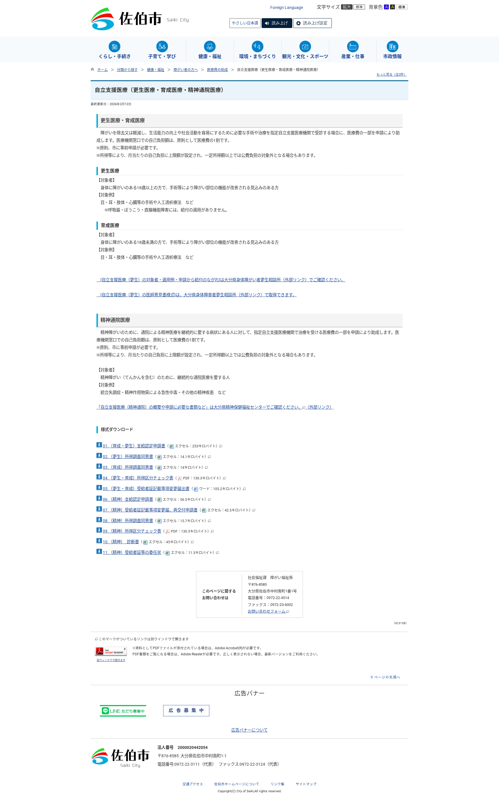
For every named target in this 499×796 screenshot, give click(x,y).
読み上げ (280, 23)
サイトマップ (306, 784)
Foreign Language (286, 7)
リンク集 (277, 784)
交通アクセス (193, 784)
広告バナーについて (249, 730)
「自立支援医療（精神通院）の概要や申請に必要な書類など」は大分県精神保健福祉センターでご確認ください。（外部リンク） (215, 407)
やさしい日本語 (245, 23)
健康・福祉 (155, 70)
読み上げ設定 (315, 23)
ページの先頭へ (387, 677)
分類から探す (127, 70)
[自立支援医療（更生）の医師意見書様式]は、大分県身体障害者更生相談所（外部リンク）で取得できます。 (196, 295)
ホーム (102, 70)
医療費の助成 (217, 70)
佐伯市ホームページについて (236, 784)
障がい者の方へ (186, 70)
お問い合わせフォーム (267, 611)
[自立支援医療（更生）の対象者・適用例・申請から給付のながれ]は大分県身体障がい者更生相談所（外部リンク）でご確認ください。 (220, 280)
